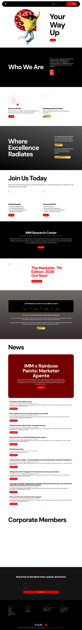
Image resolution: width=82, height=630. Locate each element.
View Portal (41, 328)
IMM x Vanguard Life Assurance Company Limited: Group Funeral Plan (28, 414)
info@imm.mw (46, 609)
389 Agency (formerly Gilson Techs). (54, 627)
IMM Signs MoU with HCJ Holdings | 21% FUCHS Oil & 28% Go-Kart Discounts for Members (34, 472)
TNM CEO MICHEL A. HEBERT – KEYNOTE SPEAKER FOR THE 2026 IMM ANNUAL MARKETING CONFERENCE (40, 460)
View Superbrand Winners (62, 157)
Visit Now (41, 247)
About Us (10, 608)
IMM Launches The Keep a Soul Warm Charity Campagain (25, 497)
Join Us (53, 40)
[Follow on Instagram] (41, 625)
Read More (41, 387)
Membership (11, 613)
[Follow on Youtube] (46, 625)
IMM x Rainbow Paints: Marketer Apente (41, 371)
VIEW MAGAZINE (36, 281)
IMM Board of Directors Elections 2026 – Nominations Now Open (27, 425)
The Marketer (12, 614)
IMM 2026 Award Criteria (16, 449)
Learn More (47, 116)
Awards (10, 610)
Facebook (28, 608)
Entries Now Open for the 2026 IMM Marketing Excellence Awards (27, 437)
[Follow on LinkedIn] (38, 625)
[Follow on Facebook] (36, 625)
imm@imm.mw (47, 610)
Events (10, 611)
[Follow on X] (43, 625)
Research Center (74, 4)
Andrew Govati (14, 403)
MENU (53, 4)
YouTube (27, 611)
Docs (9, 615)
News (9, 609)
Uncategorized (28, 403)
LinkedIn (27, 610)
